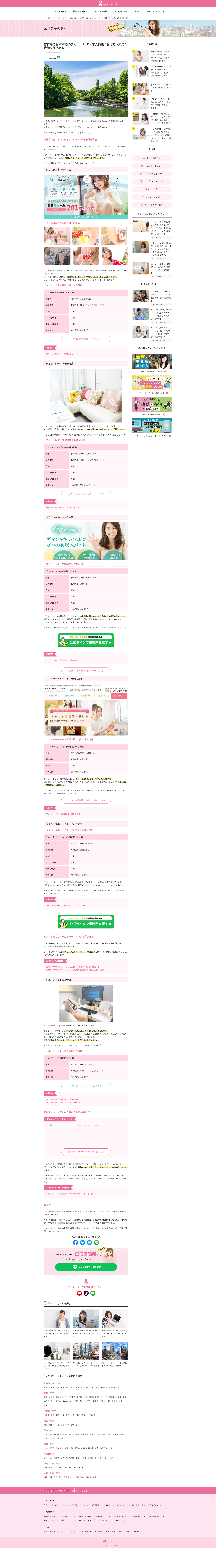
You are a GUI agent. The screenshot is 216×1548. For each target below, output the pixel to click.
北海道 (46, 1387)
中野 (52, 1401)
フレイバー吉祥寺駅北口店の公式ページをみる (86, 800)
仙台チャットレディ (68, 1516)
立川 (71, 1401)
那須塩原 (59, 1439)
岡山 (45, 1468)
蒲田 (45, 1405)
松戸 (78, 1434)
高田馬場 (92, 1397)
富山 (113, 1387)
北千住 (114, 1401)
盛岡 (88, 1387)
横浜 (52, 1415)
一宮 (110, 1448)
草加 (67, 1425)
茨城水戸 (84, 1434)
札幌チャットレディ (51, 1516)
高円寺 (58, 1401)
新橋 (124, 1397)
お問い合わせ (108, 1541)
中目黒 (79, 1397)
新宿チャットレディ (86, 1516)
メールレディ (154, 189)
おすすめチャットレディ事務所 (91, 1531)
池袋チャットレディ (103, 1516)
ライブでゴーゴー (156, 1505)
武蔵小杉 (85, 1415)
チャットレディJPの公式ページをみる (86, 494)
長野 (106, 1458)
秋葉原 (118, 1397)
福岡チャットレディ (86, 1520)
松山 (81, 1468)
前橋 (117, 1434)
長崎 (61, 1477)
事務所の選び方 (154, 158)
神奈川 (46, 1415)
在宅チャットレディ (154, 166)
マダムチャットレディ (154, 174)
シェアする (48, 58)
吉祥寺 (65, 1401)
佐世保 (66, 1477)
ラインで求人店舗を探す (89, 1267)
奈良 (97, 1448)
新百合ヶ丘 (70, 1415)
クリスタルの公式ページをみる (86, 339)
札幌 (52, 1387)
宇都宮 (51, 1439)
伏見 (62, 1458)
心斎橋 (84, 1448)
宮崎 (83, 1477)
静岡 (45, 1458)
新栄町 (71, 1458)
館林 (122, 1434)
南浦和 (51, 1425)
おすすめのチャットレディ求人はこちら (86, 1151)
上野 (106, 1397)
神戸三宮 (103, 1448)
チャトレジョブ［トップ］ (53, 1531)
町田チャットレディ (121, 1520)
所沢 (72, 1425)
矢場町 (78, 1458)
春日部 (78, 1425)
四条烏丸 (59, 1448)
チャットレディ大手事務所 (89, 1505)
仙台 (98, 1387)
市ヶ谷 (100, 1397)
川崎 (62, 1415)
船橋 (51, 1434)
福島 (103, 1387)
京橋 (71, 1448)
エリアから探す (59, 11)
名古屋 (56, 1458)
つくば (97, 1434)
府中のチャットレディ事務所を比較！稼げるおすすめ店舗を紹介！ (114, 1333)
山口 (66, 1468)
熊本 (78, 1477)
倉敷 (51, 1468)
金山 (84, 1458)
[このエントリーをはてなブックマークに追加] (58, 57)
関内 (57, 1415)
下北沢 (102, 1401)
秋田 (83, 1387)
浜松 (51, 1458)
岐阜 (96, 1458)
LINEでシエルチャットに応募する (86, 1086)
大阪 (66, 1448)
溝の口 (92, 1415)
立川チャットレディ (103, 1520)
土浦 (91, 1434)
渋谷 (66, 1397)
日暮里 (111, 1397)
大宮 (45, 1425)
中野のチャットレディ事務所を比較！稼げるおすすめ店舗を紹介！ (56, 1333)
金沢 (118, 1387)
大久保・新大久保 (56, 1397)
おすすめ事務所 (101, 11)
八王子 (87, 1401)
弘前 (78, 1387)
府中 (81, 1401)
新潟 (108, 1387)
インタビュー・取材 (154, 205)
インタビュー (121, 11)
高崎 (103, 1434)
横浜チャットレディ (121, 1516)
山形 (93, 1387)
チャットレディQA (155, 11)
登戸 (78, 1415)
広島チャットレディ (68, 1520)
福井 (111, 1458)
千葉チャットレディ (138, 1516)
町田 (76, 1401)
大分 (72, 1477)
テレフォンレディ (154, 197)
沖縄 (94, 1477)
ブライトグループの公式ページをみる (86, 671)
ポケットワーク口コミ (139, 1505)
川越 (57, 1425)
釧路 (57, 1387)
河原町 (51, 1448)
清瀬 (120, 1401)
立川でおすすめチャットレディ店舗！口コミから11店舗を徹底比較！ (56, 1365)
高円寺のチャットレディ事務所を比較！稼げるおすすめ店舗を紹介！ (85, 1333)
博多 (51, 1477)
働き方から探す (80, 11)
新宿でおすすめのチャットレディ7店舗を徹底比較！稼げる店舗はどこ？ (86, 1365)
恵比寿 (72, 1397)
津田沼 (65, 1434)
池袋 (85, 1397)
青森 (72, 1387)
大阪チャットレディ (51, 1520)
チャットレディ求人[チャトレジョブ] (55, 18)
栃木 (45, 1439)
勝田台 (71, 1434)
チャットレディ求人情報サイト (57, 1491)
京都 (45, 1448)
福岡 (45, 1477)
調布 (108, 1401)
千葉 (45, 1434)
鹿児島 (88, 1477)
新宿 (45, 1397)
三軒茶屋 (95, 1401)
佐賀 (56, 1477)
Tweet (54, 58)
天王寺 (77, 1448)
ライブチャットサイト (154, 181)
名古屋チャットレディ (156, 1516)
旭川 (62, 1387)
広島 (56, 1468)
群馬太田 (110, 1434)
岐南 (101, 1458)
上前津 (90, 1458)
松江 (61, 1468)
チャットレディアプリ (69, 1505)
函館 (67, 1387)
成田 (59, 1434)
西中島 (91, 1448)
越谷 (62, 1425)
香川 (71, 1468)
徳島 (76, 1468)
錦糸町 (46, 1401)
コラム (137, 11)
